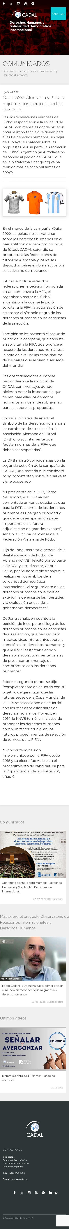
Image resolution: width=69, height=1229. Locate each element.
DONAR (60, 13)
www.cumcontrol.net (7, 1118)
